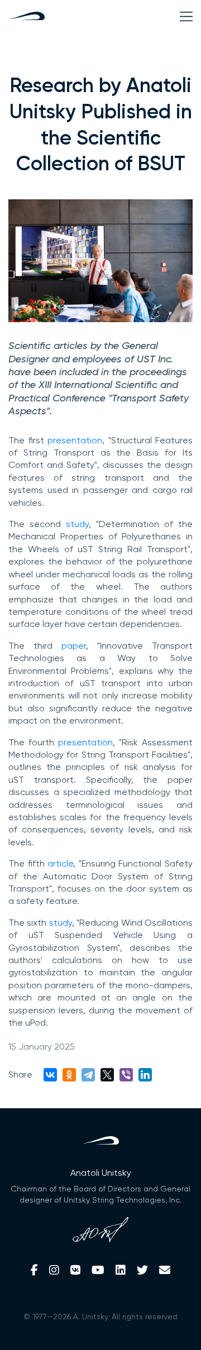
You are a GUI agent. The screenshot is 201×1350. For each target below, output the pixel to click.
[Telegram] (88, 1074)
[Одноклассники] (69, 1074)
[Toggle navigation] (186, 16)
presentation (74, 440)
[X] (107, 1074)
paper (73, 645)
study (77, 524)
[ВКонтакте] (50, 1074)
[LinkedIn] (145, 1074)
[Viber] (126, 1074)
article (60, 863)
